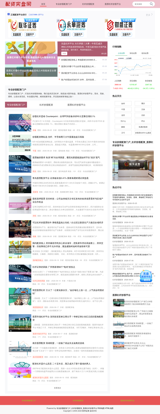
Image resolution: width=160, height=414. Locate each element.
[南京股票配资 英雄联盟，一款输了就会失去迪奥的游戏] (118, 324)
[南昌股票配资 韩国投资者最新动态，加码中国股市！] (118, 334)
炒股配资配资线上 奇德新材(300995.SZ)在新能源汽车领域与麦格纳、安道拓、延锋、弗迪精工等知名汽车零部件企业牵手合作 (132, 193)
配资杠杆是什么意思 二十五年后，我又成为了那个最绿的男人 (61, 363)
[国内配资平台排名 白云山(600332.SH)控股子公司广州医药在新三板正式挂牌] (118, 345)
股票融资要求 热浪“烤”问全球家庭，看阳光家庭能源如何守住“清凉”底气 (66, 157)
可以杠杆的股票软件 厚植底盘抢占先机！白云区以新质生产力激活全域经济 (67, 222)
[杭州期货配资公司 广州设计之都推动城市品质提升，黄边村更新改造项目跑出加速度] (118, 313)
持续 (34, 215)
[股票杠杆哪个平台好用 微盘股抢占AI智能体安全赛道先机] (31, 59)
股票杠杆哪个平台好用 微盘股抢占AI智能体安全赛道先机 (31, 72)
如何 (123, 103)
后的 (143, 115)
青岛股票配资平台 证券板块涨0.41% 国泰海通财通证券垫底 (60, 177)
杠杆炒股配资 (88, 3)
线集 (34, 236)
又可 (123, 132)
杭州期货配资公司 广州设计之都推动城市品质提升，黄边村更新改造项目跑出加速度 (138, 314)
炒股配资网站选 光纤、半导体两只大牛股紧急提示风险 (58, 136)
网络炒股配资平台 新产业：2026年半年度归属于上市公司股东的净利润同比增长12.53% (133, 270)
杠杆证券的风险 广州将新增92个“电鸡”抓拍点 (53, 266)
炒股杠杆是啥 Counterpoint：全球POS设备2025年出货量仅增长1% (63, 116)
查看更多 (57, 388)
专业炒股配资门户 (64, 3)
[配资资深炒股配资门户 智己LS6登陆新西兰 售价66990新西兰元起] (118, 302)
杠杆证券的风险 (39, 280)
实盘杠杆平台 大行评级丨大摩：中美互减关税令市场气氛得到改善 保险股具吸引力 (100, 43)
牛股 (34, 150)
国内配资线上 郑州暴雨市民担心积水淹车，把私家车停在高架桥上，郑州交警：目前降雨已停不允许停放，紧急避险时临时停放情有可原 (67, 244)
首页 (43, 3)
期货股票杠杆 (38, 307)
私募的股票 (143, 127)
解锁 (123, 127)
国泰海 (35, 192)
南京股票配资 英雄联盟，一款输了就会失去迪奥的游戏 (58, 342)
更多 (148, 14)
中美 (64, 53)
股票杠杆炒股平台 (113, 3)
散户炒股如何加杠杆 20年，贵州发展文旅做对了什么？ (85, 79)
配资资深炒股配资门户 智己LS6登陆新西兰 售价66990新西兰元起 (138, 302)
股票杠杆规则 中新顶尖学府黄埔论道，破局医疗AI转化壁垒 (132, 289)
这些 (123, 115)
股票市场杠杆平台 (40, 333)
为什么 (123, 121)
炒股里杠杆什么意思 (143, 132)
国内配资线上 (38, 260)
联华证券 (85, 411)
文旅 (143, 109)
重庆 (143, 103)
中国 (123, 109)
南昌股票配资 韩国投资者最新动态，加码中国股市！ (137, 334)
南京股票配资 (38, 357)
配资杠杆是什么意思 (40, 377)
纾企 (143, 121)
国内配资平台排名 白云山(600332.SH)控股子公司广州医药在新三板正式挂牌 (95, 73)
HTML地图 (109, 408)
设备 (34, 130)
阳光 (34, 171)
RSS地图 (101, 408)
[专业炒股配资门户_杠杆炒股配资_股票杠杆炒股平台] (18, 3)
